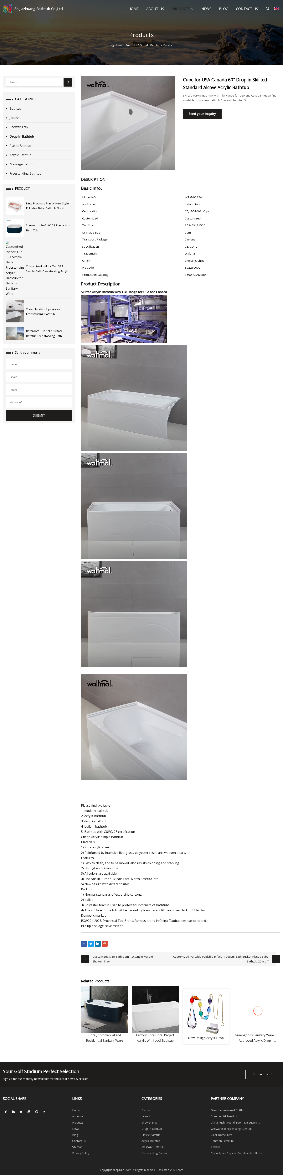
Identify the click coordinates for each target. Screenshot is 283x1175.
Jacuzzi (14, 118)
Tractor (215, 1147)
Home (133, 8)
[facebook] (6, 1111)
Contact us (247, 8)
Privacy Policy (80, 1153)
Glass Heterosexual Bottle (227, 1110)
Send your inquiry (202, 113)
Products (181, 8)
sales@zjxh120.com (171, 1170)
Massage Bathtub (22, 164)
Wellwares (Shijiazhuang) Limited (231, 1128)
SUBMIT (39, 415)
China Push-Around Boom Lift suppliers (235, 1122)
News (206, 8)
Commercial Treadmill (224, 1116)
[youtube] (29, 1111)
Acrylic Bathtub (20, 155)
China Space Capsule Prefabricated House (237, 1153)
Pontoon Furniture (222, 1141)
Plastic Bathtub (21, 146)
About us (155, 8)
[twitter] (21, 1111)
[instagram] (36, 1111)
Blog (223, 8)
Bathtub (16, 108)
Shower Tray (19, 127)
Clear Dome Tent (221, 1135)
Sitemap (77, 1147)
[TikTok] (44, 1111)
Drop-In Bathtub (150, 45)
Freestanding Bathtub (25, 173)
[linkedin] (13, 1111)
